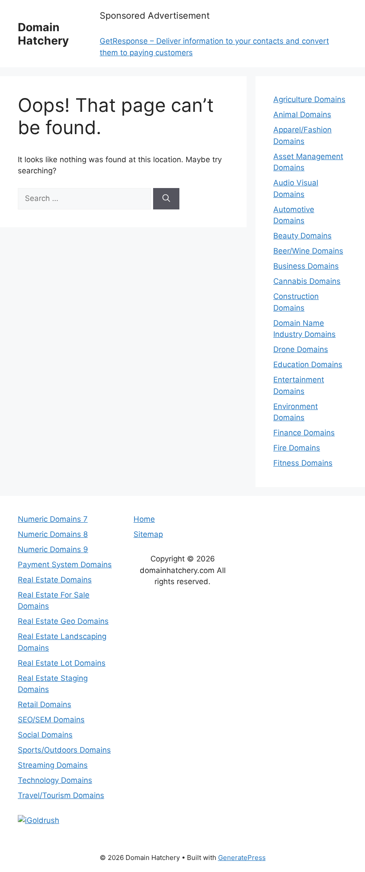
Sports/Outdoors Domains (64, 749)
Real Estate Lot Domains (61, 663)
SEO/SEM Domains (51, 719)
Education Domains (307, 364)
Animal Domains (302, 114)
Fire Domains (296, 447)
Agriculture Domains (309, 99)
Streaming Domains (53, 765)
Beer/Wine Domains (308, 250)
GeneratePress (242, 857)
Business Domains (306, 266)
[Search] (166, 198)
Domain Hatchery (43, 33)
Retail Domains (44, 704)
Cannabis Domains (307, 281)
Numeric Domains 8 (53, 534)
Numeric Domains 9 (53, 549)
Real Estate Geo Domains (63, 621)
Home (144, 519)
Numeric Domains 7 (53, 519)
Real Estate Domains (55, 579)
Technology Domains (55, 780)
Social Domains (45, 734)
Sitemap (148, 534)
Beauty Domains (302, 235)
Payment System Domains (65, 564)
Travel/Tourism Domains (61, 795)
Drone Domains (300, 349)
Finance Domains (304, 432)
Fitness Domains (303, 463)
